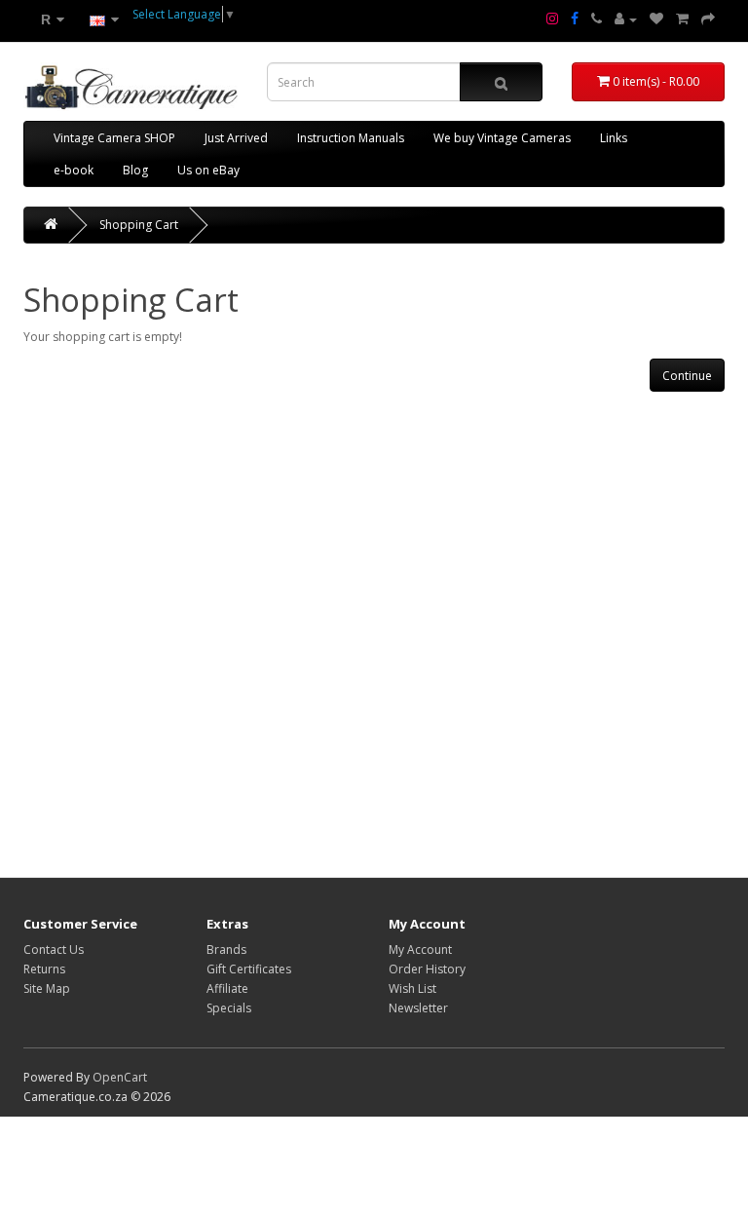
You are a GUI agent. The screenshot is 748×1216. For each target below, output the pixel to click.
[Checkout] (708, 19)
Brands (226, 949)
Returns (44, 969)
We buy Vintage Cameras (502, 138)
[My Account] (626, 19)
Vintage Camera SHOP (114, 138)
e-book (74, 170)
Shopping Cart (138, 224)
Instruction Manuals (350, 138)
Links (613, 138)
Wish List (412, 988)
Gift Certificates (248, 969)
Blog (135, 170)
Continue (687, 375)
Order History (427, 969)
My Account (420, 949)
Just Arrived (236, 138)
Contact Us (53, 949)
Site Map (46, 988)
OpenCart (120, 1077)
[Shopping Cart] (682, 19)
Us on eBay (208, 170)
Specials (228, 1008)
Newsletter (418, 1008)
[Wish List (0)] (656, 19)
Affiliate (227, 988)
